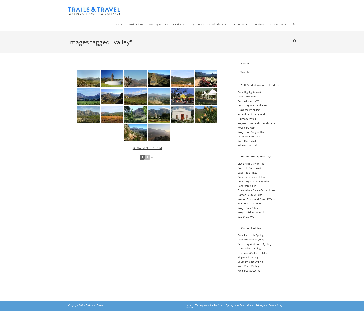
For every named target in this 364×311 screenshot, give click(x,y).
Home (188, 305)
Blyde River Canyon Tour (251, 163)
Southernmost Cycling (250, 261)
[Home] (294, 40)
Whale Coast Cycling (249, 270)
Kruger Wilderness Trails (251, 212)
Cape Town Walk (247, 96)
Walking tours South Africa (208, 305)
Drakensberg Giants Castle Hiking (256, 190)
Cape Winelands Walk (250, 101)
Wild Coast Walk (247, 217)
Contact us (190, 307)
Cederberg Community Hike (253, 181)
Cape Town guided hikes (251, 177)
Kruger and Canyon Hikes (252, 132)
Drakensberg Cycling (249, 248)
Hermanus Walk (247, 118)
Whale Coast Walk (248, 145)
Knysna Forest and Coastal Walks (256, 123)
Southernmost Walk (249, 136)
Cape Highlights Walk (249, 92)
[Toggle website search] (294, 24)
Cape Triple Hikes (247, 172)
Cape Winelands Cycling (251, 239)
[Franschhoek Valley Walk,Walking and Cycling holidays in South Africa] (135, 78)
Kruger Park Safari (248, 208)
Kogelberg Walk (246, 127)
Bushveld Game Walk (249, 168)
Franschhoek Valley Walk (252, 114)
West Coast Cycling (248, 266)
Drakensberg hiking (249, 110)
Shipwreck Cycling (248, 257)
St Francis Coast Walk (250, 203)
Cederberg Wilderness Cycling (254, 244)
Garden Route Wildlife (250, 194)
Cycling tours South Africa (239, 305)
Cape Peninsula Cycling (251, 235)
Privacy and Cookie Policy (269, 305)
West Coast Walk (247, 141)
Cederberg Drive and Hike (252, 105)
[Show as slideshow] (147, 148)
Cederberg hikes (247, 186)
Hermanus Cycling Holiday (253, 253)
